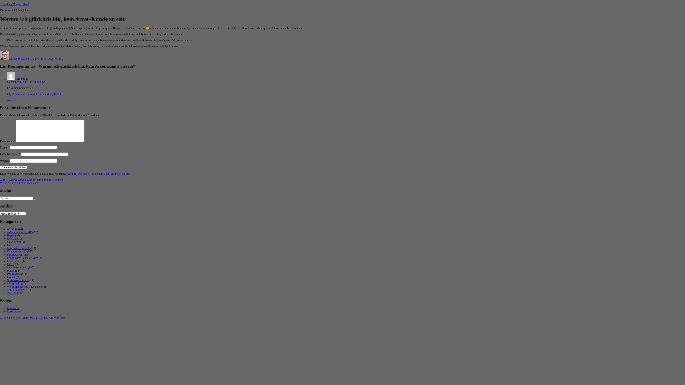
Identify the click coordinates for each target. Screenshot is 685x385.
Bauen (10, 235)
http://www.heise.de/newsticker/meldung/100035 (34, 94)
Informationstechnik (51, 58)
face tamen (13, 238)
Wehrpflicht (13, 283)
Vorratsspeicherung (18, 280)
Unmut (11, 277)
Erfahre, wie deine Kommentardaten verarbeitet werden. (99, 173)
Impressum (13, 308)
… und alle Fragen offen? (14, 4)
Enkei (18, 78)
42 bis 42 (12, 228)
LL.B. (10, 264)
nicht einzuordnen (17, 267)
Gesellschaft (14, 241)
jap (139, 28)
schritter (13, 58)
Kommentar (8, 141)
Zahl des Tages (15, 289)
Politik (10, 270)
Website (4, 160)
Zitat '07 (11, 293)
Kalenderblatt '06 (16, 251)
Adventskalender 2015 (20, 232)
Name (4, 147)
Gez (9, 245)
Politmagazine (15, 273)
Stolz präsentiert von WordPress (47, 317)
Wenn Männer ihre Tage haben (24, 286)
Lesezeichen (14, 261)
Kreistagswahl (15, 254)
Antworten (13, 100)
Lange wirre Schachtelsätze (22, 257)
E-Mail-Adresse (10, 154)
